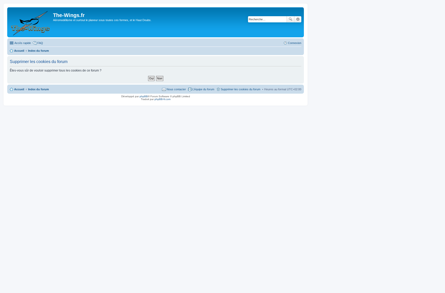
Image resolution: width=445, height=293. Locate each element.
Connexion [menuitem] (294, 43)
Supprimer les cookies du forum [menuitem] (240, 89)
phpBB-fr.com (162, 99)
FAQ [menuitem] (40, 43)
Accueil (19, 89)
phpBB (144, 96)
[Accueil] (30, 22)
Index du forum (38, 89)
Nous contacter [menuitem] (176, 89)
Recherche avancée (297, 19)
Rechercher (290, 19)
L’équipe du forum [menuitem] (203, 89)
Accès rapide (22, 43)
